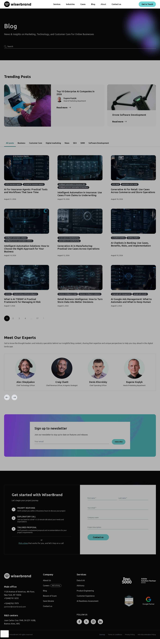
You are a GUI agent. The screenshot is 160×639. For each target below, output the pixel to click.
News (67, 143)
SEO (75, 143)
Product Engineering (85, 591)
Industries (70, 4)
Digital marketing (53, 143)
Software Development (99, 143)
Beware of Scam (50, 596)
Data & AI (81, 580)
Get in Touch (147, 4)
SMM (82, 143)
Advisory (80, 585)
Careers (46, 585)
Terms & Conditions (115, 634)
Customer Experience (86, 596)
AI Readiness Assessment (87, 601)
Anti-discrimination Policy (147, 634)
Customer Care (35, 143)
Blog (93, 4)
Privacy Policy (130, 634)
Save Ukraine (48, 601)
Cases (83, 4)
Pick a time (23, 543)
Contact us (116, 4)
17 (37, 318)
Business (21, 143)
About (103, 4)
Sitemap (102, 634)
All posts (10, 143)
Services (56, 4)
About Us (47, 580)
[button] (14, 397)
